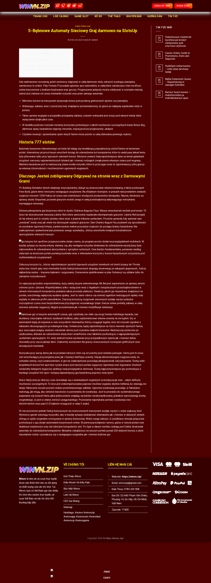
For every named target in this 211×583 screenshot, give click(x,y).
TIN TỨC (173, 16)
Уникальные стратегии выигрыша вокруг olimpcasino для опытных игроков (178, 41)
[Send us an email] (57, 5)
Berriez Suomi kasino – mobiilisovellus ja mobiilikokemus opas (177, 95)
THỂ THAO (114, 16)
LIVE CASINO (61, 16)
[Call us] (62, 5)
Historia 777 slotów (35, 60)
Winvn (22, 478)
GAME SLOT (81, 16)
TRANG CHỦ (40, 16)
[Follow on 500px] (80, 5)
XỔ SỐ (98, 16)
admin (95, 40)
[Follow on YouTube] (74, 5)
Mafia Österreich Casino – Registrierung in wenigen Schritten (178, 82)
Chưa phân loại (83, 26)
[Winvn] (34, 6)
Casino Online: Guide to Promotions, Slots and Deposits (177, 56)
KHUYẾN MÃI (133, 16)
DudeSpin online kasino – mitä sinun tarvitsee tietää (177, 68)
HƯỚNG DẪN (154, 16)
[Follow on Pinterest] (68, 5)
